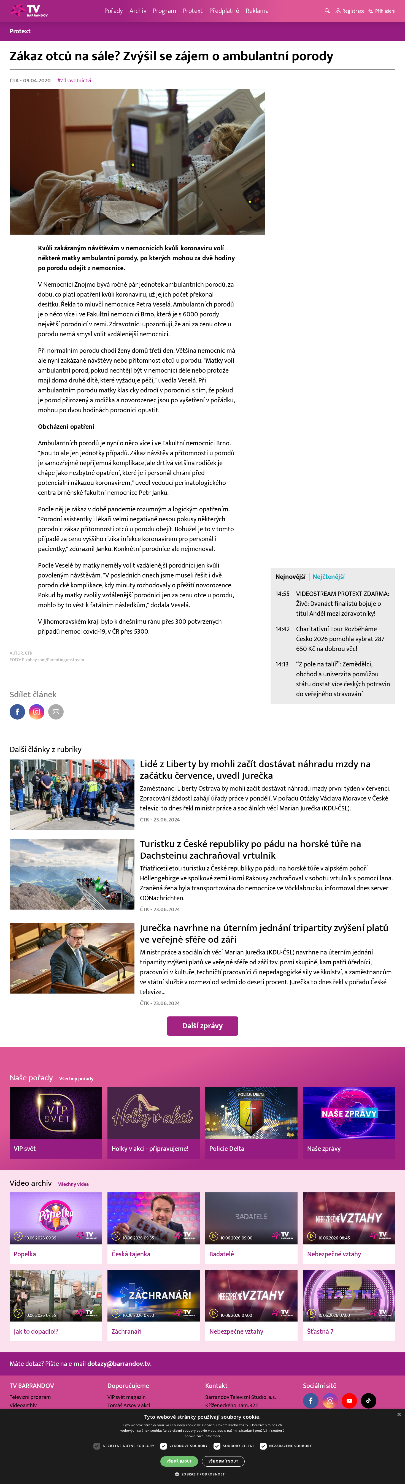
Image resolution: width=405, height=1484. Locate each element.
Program (164, 11)
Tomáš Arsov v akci (128, 1405)
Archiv (137, 11)
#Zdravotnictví (74, 80)
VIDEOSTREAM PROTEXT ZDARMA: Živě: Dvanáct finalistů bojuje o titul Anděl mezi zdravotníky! (342, 604)
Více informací (208, 1436)
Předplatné (224, 11)
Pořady (113, 11)
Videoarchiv (23, 1405)
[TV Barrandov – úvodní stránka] (29, 11)
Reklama (257, 11)
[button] (202, 1474)
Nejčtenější (329, 577)
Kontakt (216, 1386)
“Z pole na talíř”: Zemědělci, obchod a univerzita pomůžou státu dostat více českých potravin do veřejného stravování (343, 679)
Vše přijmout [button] (179, 1461)
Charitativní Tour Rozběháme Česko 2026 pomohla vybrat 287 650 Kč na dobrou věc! (340, 639)
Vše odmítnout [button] (223, 1461)
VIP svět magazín (126, 1397)
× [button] (399, 1415)
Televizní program (30, 1397)
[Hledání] (328, 11)
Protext (193, 11)
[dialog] (202, 1446)
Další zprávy (202, 1025)
